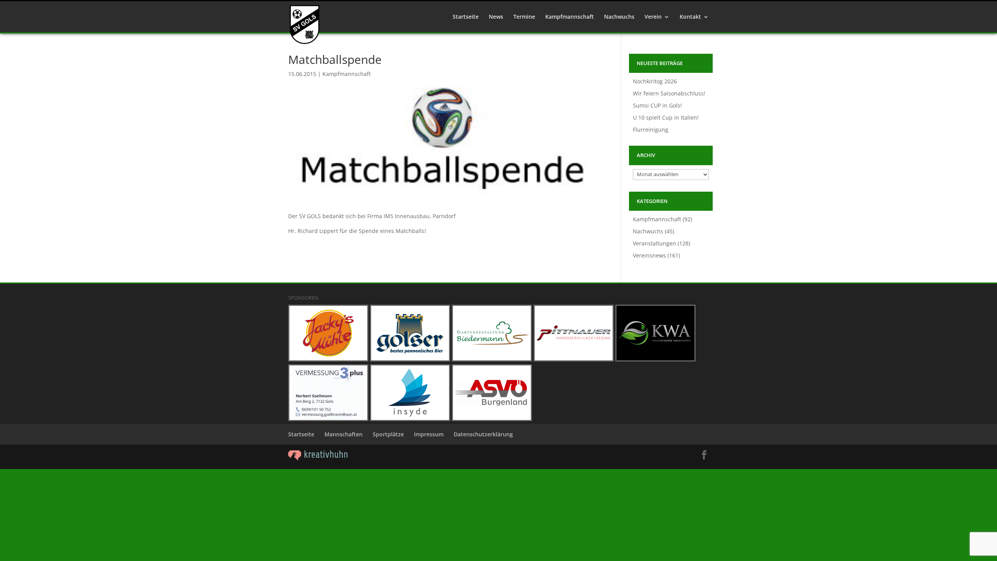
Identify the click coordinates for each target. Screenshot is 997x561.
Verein (653, 17)
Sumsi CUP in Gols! (657, 105)
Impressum (429, 434)
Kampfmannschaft (569, 17)
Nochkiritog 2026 (655, 81)
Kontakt (690, 17)
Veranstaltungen (654, 243)
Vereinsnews (649, 255)
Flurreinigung (650, 129)
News (496, 17)
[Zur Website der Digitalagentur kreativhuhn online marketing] (318, 458)
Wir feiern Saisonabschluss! (669, 93)
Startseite (466, 17)
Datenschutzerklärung (483, 434)
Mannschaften (343, 434)
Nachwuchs (619, 17)
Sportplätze (388, 434)
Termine (524, 17)
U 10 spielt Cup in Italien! (666, 117)
